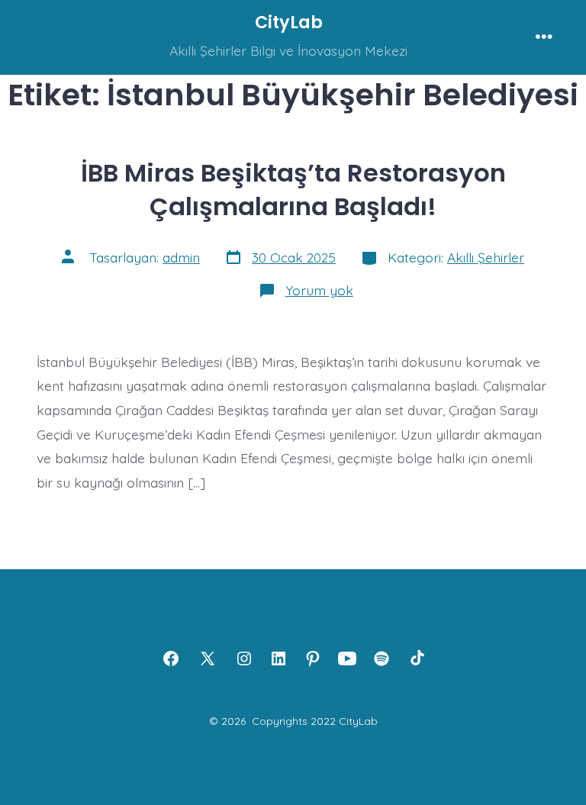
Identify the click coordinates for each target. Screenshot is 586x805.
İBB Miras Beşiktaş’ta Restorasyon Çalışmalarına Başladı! (293, 190)
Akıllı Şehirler (485, 257)
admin (181, 257)
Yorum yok (319, 290)
